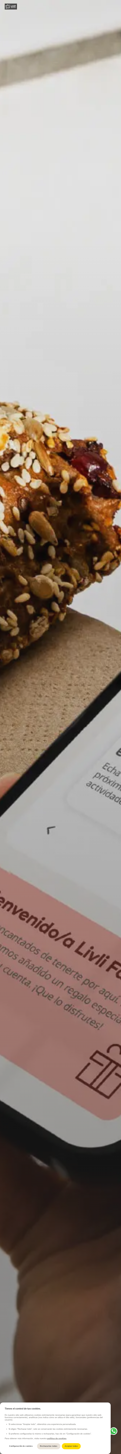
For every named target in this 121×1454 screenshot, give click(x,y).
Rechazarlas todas (48, 1446)
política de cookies (56, 1438)
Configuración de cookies (21, 1446)
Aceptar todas (71, 1446)
